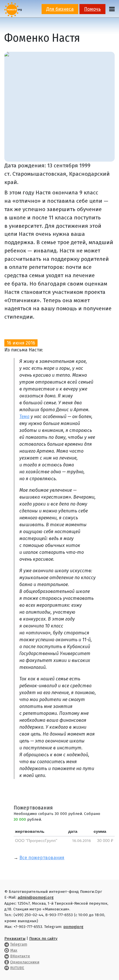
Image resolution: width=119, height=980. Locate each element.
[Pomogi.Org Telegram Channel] (6, 944)
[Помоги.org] (13, 9)
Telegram (18, 944)
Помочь (92, 9)
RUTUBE (17, 967)
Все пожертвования (41, 857)
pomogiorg (73, 926)
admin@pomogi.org (36, 897)
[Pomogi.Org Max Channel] (6, 950)
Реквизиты (14, 938)
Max (13, 950)
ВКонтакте (20, 956)
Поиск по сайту (43, 938)
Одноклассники (24, 962)
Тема (24, 416)
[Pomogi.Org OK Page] (6, 962)
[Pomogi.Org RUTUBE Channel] (6, 967)
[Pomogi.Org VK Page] (6, 956)
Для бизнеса (60, 9)
